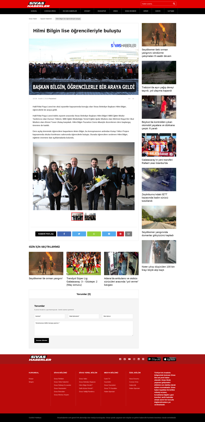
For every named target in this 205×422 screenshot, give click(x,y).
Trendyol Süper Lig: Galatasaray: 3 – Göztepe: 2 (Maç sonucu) (82, 281)
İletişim (31, 382)
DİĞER (146, 11)
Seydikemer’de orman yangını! (45, 278)
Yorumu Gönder (41, 340)
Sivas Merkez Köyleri (61, 395)
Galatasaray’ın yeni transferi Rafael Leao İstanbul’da (157, 161)
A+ (129, 98)
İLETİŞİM (171, 11)
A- (133, 98)
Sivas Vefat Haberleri (61, 382)
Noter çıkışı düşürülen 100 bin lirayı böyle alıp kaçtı (158, 268)
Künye (31, 379)
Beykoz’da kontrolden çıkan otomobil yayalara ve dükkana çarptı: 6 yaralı (158, 125)
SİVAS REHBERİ (130, 11)
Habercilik (132, 385)
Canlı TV (107, 379)
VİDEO (115, 11)
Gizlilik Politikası (35, 418)
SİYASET (87, 11)
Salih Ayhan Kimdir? (86, 388)
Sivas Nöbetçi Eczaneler (62, 385)
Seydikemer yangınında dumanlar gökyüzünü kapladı (158, 233)
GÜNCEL (34, 11)
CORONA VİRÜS (50, 11)
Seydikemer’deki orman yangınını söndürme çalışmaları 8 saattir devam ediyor (156, 54)
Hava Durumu (134, 379)
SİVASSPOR (102, 11)
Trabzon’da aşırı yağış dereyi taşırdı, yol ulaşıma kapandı (158, 89)
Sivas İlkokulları (59, 392)
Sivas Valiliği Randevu (86, 392)
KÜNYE (157, 11)
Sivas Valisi (83, 379)
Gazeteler (107, 382)
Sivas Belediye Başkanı (87, 382)
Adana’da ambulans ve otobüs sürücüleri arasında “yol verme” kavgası (121, 281)
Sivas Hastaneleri (60, 388)
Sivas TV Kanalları (110, 388)
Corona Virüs (133, 382)
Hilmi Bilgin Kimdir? (85, 385)
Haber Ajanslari (109, 392)
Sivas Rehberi (59, 379)
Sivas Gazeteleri (110, 385)
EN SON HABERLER (70, 11)
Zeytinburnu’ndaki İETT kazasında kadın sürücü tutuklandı (155, 197)
